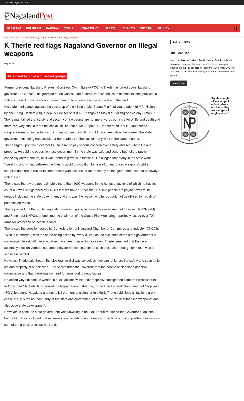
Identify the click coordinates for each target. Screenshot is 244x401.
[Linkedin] (53, 338)
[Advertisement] (122, 374)
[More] (78, 338)
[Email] (61, 338)
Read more (179, 83)
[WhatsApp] (45, 338)
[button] (228, 28)
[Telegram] (70, 338)
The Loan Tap (179, 53)
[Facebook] (29, 338)
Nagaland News (12, 37)
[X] (37, 338)
